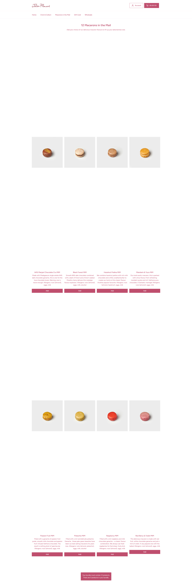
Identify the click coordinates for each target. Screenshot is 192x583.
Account (138, 5)
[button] (151, 5)
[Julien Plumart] (41, 5)
